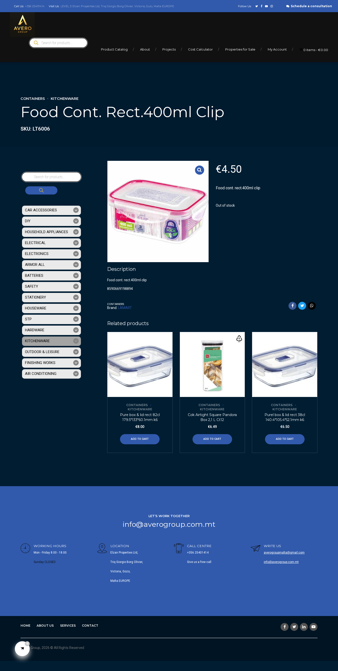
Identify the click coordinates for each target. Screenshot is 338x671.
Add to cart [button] (140, 439)
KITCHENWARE (64, 98)
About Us (45, 625)
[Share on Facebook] (292, 306)
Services (68, 625)
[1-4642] (139, 364)
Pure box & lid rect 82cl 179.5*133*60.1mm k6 (140, 417)
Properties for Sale (240, 49)
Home (25, 625)
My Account (277, 49)
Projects (169, 49)
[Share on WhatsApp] (312, 306)
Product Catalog (114, 49)
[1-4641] (284, 364)
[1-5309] (212, 364)
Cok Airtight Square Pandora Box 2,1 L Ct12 (212, 417)
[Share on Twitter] (302, 306)
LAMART (125, 308)
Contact (90, 625)
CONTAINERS (33, 98)
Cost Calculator (200, 49)
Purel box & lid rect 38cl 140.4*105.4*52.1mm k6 (285, 417)
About (145, 49)
